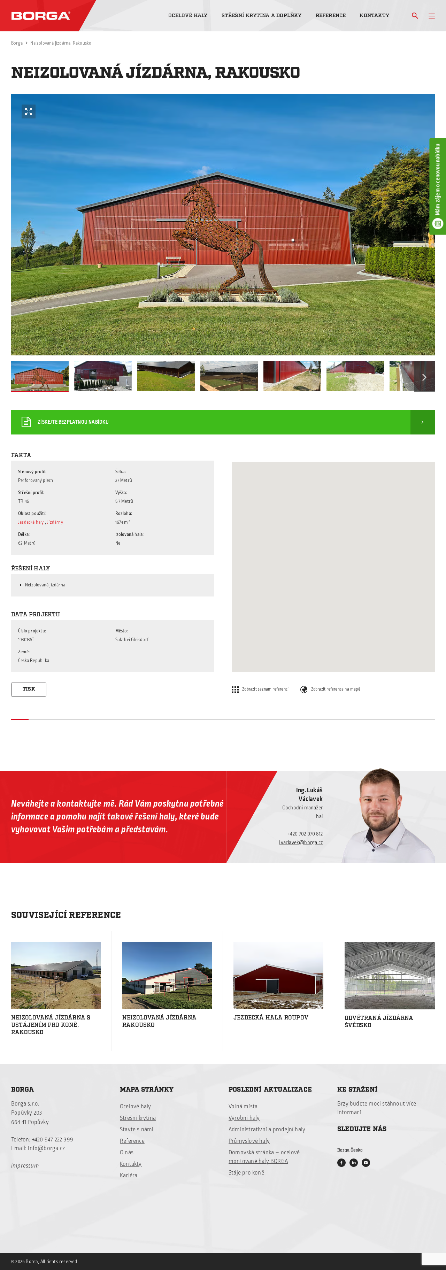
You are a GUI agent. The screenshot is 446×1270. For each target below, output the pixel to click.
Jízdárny (55, 522)
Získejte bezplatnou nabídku (73, 422)
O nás (126, 1152)
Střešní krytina (138, 1118)
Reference (331, 15)
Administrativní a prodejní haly (267, 1129)
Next (424, 376)
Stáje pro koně (246, 1173)
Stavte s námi (137, 1129)
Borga (17, 43)
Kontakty (374, 15)
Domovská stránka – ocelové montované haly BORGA (264, 1156)
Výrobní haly (244, 1118)
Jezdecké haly (31, 522)
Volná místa (243, 1106)
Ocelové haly (187, 15)
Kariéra (128, 1175)
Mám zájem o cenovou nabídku (437, 179)
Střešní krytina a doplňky (262, 15)
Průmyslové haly (249, 1141)
